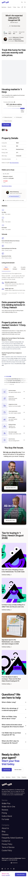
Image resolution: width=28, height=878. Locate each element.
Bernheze (4, 7)
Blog (3, 831)
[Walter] (5, 2)
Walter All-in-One (8, 807)
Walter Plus (6, 803)
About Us (5, 828)
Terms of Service (8, 847)
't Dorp (14, 7)
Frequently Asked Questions (12, 838)
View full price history (7, 186)
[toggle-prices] (9, 26)
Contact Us (6, 841)
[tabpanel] (14, 282)
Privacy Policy (7, 844)
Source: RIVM (5, 293)
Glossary (5, 835)
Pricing (4, 813)
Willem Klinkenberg (19, 40)
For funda (5, 819)
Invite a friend (7, 816)
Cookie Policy (7, 850)
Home (3, 777)
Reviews (5, 810)
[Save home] (24, 7)
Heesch (9, 7)
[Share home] (22, 7)
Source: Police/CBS (13, 293)
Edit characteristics (14, 162)
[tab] (6, 268)
